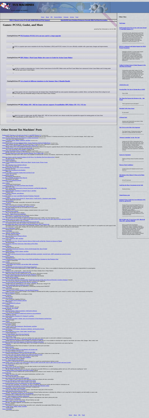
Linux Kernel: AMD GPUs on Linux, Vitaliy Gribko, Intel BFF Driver (19, 331)
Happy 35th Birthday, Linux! (9, 336)
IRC (52, 17)
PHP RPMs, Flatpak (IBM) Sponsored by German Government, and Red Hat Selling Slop (24, 188)
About (47, 17)
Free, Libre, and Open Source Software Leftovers (14, 165)
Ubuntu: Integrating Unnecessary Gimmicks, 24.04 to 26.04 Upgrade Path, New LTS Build (24, 249)
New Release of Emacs (8, 347)
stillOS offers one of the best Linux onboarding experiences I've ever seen (20, 221)
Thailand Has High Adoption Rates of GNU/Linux (14, 150)
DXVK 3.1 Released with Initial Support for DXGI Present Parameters (19, 267)
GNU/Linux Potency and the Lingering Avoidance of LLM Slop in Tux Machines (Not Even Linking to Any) (28, 157)
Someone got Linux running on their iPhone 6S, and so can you (18, 206)
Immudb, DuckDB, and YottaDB (10, 308)
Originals (66, 17)
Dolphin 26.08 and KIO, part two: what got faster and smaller (17, 148)
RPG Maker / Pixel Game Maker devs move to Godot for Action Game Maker (46, 57)
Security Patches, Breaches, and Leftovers (13, 193)
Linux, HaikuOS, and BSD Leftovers (11, 233)
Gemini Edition (58, 17)
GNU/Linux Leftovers (7, 298)
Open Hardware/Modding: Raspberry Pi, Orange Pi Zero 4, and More (19, 190)
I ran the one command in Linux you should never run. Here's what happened (21, 383)
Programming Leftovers (8, 175)
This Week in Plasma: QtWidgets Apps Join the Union (15, 216)
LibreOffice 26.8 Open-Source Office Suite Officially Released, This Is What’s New (23, 153)
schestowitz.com (124, 84)
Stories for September (125, 154)
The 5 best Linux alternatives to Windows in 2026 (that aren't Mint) (18, 352)
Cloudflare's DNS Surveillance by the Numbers (13, 170)
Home (42, 17)
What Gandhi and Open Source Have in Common (14, 391)
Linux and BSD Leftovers (8, 159)
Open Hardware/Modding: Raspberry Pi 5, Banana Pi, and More (18, 316)
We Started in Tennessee (8, 292)
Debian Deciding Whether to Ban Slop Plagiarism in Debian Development (20, 137)
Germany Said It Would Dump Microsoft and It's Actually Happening (19, 274)
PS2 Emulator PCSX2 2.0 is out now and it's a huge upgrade (40, 36)
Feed (76, 17)
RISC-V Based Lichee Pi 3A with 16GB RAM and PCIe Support (30, 20)
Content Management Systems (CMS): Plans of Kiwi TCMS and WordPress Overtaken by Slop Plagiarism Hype (30, 259)
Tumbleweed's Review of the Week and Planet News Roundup (17, 185)
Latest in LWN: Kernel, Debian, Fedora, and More (14, 406)
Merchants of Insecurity (8, 365)
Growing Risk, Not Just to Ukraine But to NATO (132, 89)
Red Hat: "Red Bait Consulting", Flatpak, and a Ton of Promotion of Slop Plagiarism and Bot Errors (27, 318)
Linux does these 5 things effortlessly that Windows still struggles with (19, 349)
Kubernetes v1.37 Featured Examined (11, 180)
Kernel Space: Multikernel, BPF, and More (12, 238)
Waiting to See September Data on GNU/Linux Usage (15, 285)
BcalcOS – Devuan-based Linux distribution (13, 360)
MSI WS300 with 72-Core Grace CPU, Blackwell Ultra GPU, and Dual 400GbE (132, 220)
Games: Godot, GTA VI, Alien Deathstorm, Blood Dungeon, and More (19, 326)
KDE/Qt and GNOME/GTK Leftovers (11, 303)
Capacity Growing (6, 323)
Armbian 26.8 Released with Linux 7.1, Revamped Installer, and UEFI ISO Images (22, 339)
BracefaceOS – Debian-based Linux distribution (14, 214)
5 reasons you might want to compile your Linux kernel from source (19, 380)
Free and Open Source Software (10, 211)
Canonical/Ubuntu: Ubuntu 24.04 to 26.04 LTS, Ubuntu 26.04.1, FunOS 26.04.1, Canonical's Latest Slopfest (29, 198)
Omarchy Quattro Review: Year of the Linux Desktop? (15, 334)
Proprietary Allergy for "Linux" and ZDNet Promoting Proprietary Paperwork (20, 196)
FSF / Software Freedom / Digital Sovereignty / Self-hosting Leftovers (19, 310)
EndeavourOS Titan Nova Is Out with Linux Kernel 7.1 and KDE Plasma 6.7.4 (132, 28)
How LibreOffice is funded (8, 208)
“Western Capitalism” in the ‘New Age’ (129, 137)
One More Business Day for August (11, 367)
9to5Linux (122, 23)
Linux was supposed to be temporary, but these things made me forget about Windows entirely (25, 385)
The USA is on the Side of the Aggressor (129, 127)
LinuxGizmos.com (124, 195)
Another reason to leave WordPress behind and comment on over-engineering (21, 313)
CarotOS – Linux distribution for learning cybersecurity (15, 396)
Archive (72, 17)
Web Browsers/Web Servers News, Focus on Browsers (16, 167)
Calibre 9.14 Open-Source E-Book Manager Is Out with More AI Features (20, 290)
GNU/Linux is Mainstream (8, 228)
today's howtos (6, 183)
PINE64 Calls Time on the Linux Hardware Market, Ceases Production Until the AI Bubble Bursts (26, 143)
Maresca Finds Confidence (126, 165)
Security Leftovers (6, 246)
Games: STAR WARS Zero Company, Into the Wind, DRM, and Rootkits (20, 264)
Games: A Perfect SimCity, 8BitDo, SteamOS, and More (16, 140)
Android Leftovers (6, 203)
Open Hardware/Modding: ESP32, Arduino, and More (15, 251)
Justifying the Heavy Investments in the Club (131, 185)
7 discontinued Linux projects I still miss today (13, 388)
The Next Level (6, 403)
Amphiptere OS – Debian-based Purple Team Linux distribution (17, 393)
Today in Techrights (7, 230)
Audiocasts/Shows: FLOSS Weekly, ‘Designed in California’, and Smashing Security (23, 329)
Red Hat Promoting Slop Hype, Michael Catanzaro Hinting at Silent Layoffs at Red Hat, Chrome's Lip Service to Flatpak (32, 241)
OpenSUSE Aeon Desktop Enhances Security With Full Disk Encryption (84, 20)
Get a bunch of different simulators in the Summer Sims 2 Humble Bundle (45, 81)
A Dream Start (123, 117)
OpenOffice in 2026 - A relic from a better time (13, 401)
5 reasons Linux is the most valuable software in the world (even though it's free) (22, 354)
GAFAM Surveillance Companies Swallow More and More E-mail (18, 172)
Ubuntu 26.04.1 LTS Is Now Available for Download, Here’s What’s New (20, 145)
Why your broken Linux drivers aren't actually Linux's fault (16, 272)
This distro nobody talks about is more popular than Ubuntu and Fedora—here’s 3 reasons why (25, 224)
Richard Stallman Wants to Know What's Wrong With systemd (17, 370)
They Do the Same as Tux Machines (11, 398)
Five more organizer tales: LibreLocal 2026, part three (15, 378)
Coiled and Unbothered (8, 201)
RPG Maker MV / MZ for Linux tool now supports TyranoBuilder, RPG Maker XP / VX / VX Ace (53, 104)
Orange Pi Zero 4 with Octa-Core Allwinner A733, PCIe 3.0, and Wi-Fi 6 (20, 282)
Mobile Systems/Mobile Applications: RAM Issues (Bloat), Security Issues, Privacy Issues (25, 162)
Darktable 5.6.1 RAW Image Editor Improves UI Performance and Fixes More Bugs (23, 341)
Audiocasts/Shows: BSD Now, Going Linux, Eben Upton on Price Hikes (20, 243)
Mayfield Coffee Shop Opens (126, 108)
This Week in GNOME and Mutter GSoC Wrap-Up (14, 177)
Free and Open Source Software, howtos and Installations (16, 357)
